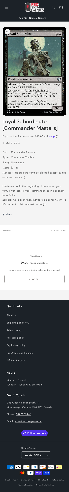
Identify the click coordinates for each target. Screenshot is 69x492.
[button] (6, 7)
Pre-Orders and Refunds (20, 353)
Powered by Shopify (40, 479)
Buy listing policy (16, 345)
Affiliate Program (16, 360)
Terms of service (25, 484)
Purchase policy (15, 337)
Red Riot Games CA (21, 479)
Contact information (45, 484)
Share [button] (9, 214)
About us (11, 315)
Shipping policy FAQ (18, 322)
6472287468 (23, 414)
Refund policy (14, 330)
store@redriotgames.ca (28, 421)
